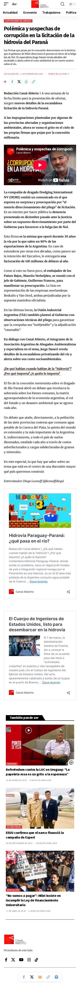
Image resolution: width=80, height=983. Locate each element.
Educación (13, 890)
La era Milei (14, 827)
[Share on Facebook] (12, 81)
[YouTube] (21, 959)
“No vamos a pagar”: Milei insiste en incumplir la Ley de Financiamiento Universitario (33, 900)
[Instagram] (29, 959)
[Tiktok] (36, 959)
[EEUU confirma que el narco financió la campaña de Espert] (40, 808)
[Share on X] (19, 81)
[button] (7, 4)
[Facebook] (6, 959)
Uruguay (12, 764)
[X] (13, 959)
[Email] (40, 977)
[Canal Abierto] (40, 4)
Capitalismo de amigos (18, 21)
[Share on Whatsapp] (26, 81)
